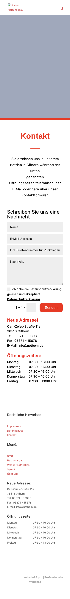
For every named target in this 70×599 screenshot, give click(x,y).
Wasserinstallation (18, 464)
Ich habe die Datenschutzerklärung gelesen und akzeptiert (34, 294)
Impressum (14, 426)
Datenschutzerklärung (23, 299)
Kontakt (11, 435)
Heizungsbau (15, 460)
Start (10, 455)
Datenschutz (15, 430)
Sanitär (11, 469)
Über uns (12, 473)
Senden (51, 307)
